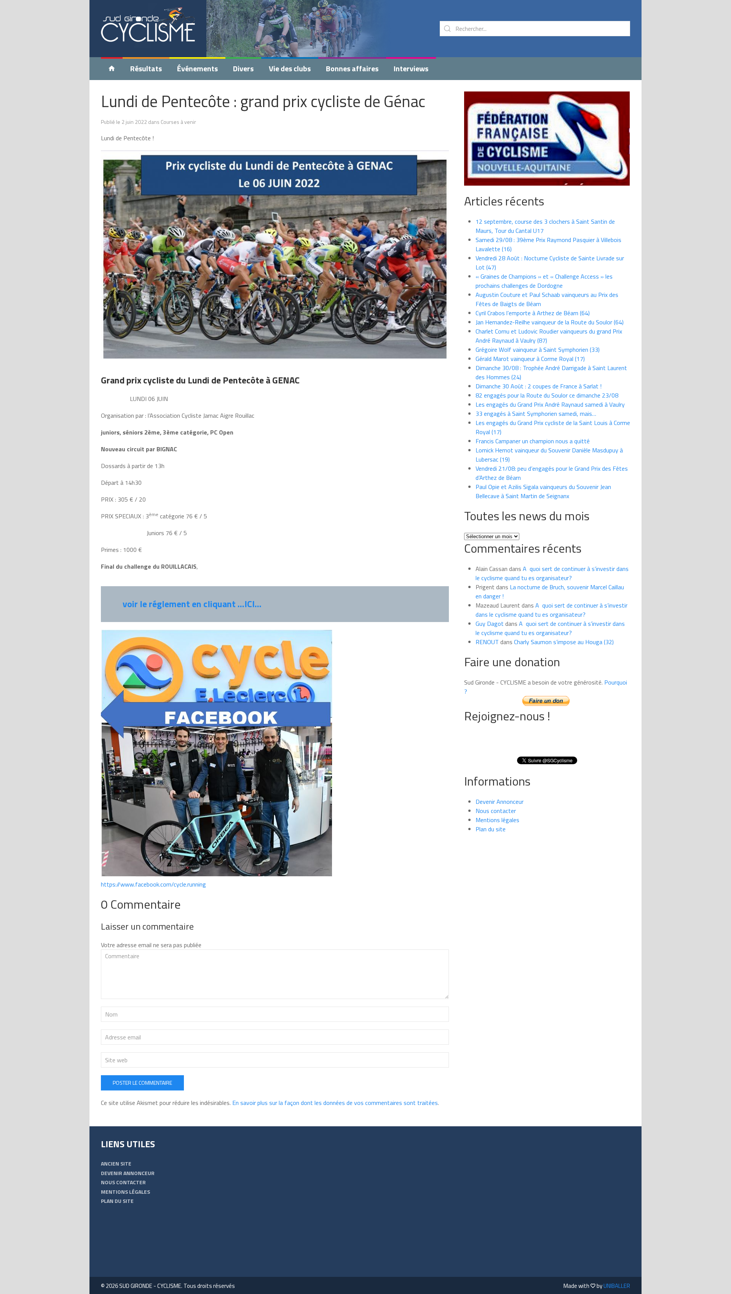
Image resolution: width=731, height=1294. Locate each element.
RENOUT (487, 641)
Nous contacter (496, 810)
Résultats (146, 68)
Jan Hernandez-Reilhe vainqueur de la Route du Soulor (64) (550, 322)
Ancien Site (116, 1163)
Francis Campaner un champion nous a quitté (533, 441)
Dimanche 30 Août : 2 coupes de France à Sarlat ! (539, 386)
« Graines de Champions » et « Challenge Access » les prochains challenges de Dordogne (544, 281)
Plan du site (491, 829)
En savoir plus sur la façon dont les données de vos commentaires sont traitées (335, 1102)
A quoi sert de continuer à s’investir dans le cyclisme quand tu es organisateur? (552, 573)
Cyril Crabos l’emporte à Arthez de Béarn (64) (533, 312)
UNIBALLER (616, 1285)
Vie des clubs (290, 68)
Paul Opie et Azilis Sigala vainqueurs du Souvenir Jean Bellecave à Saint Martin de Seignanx (543, 491)
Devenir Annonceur (500, 801)
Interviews (411, 68)
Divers (243, 68)
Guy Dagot (490, 623)
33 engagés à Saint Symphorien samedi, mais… (536, 413)
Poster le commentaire (142, 1083)
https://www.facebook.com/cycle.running (153, 884)
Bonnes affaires (352, 68)
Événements (197, 68)
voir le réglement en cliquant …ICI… (192, 604)
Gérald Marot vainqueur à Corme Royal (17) (530, 358)
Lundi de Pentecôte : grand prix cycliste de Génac (263, 101)
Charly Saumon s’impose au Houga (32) (564, 641)
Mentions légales (497, 819)
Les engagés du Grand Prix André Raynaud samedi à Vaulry (550, 404)
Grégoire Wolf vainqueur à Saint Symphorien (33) (538, 349)
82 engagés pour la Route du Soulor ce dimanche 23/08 (547, 395)
